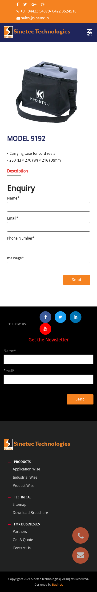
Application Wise (26, 469)
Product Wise (23, 485)
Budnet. (57, 584)
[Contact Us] (80, 555)
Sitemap (19, 504)
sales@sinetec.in (35, 18)
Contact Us (22, 548)
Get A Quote (23, 540)
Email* (12, 218)
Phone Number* (21, 238)
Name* (13, 198)
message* (15, 258)
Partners (20, 531)
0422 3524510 (64, 11)
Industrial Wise (25, 477)
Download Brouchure (30, 512)
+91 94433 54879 (35, 11)
